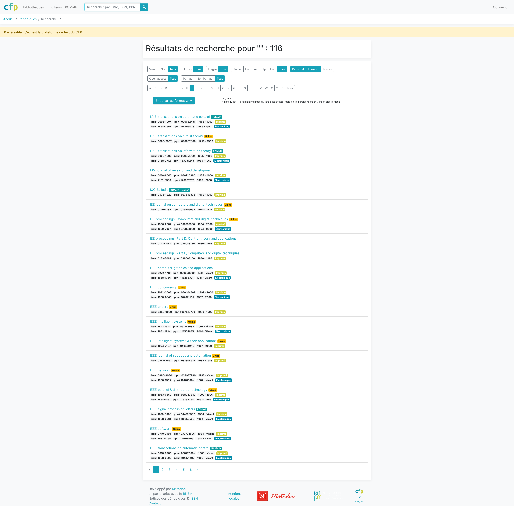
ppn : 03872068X (184, 453)
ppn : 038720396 (184, 175)
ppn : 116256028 (184, 126)
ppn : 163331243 (184, 160)
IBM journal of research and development (181, 170)
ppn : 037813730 (185, 311)
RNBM (187, 494)
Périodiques (28, 19)
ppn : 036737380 (184, 224)
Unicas (187, 69)
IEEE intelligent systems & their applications (183, 341)
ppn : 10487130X (184, 380)
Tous (173, 69)
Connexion (501, 7)
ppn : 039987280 (185, 375)
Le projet (359, 499)
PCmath (188, 78)
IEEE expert (159, 307)
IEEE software (160, 429)
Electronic (251, 69)
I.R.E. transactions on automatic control (180, 117)
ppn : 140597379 (184, 180)
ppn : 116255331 (184, 277)
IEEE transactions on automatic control (179, 448)
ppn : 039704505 (184, 433)
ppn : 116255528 (184, 418)
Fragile (212, 69)
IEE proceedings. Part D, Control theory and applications (193, 238)
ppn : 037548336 (184, 194)
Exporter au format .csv (174, 101)
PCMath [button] (71, 7)
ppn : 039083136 (184, 243)
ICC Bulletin (159, 190)
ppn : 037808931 (184, 360)
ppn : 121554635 (183, 331)
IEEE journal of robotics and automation (180, 355)
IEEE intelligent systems (168, 321)
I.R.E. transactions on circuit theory (176, 136)
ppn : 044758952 (184, 414)
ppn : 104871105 (184, 297)
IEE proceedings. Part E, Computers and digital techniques (194, 253)
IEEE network (160, 370)
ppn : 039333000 (184, 272)
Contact (155, 503)
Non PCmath (205, 78)
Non (163, 69)
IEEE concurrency (163, 287)
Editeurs (55, 7)
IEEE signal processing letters (172, 409)
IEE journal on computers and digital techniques (186, 204)
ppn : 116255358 (183, 399)
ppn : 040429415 (183, 345)
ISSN (194, 498)
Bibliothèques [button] (33, 7)
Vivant (153, 69)
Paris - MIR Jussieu (304, 69)
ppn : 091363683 (183, 326)
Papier (237, 69)
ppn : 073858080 (184, 228)
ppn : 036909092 (184, 209)
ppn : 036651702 (184, 155)
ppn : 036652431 (184, 121)
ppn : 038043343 (184, 394)
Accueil (8, 19)
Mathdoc (179, 489)
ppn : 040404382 (184, 292)
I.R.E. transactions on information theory (180, 151)
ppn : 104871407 (184, 457)
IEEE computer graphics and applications (181, 268)
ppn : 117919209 (183, 438)
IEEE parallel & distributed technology (178, 390)
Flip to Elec (268, 69)
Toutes (327, 69)
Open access (157, 78)
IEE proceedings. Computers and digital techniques (189, 219)
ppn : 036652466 (185, 141)
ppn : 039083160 (184, 258)
